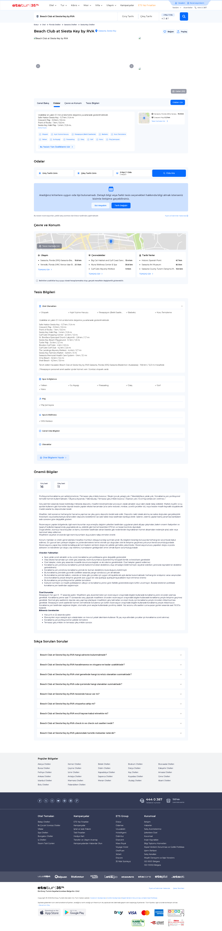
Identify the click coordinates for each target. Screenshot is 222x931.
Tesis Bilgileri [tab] (92, 103)
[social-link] (40, 801)
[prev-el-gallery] (38, 66)
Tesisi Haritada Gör (51, 246)
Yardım (175, 7)
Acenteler (188, 7)
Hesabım (181, 3)
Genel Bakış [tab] (43, 103)
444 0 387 (202, 7)
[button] (184, 16)
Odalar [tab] (56, 103)
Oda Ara (170, 173)
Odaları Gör (178, 102)
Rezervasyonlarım (197, 3)
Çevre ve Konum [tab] (73, 103)
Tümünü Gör (44, 269)
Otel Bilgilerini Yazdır (53, 457)
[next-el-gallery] (132, 66)
